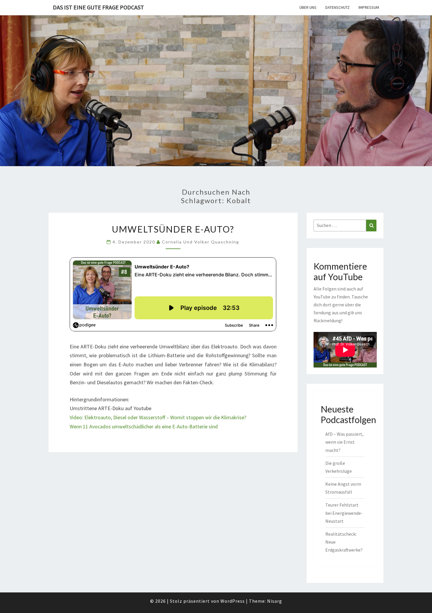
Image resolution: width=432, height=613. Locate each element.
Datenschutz (337, 7)
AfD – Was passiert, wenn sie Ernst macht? (344, 442)
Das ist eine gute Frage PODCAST (98, 7)
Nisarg (274, 601)
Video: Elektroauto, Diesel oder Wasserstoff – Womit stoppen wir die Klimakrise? (158, 417)
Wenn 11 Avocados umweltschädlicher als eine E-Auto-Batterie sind (144, 426)
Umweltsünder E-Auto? (173, 229)
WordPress (232, 601)
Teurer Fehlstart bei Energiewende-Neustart (344, 513)
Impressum (369, 7)
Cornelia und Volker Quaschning (200, 241)
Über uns (308, 7)
